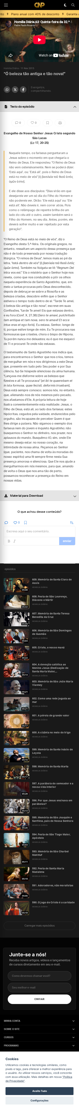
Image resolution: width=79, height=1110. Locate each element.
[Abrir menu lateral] (6, 5)
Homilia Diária (11, 68)
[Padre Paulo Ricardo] (39, 5)
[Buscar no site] (73, 5)
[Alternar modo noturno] (65, 5)
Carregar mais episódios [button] (39, 925)
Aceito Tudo (39, 1091)
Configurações (39, 1100)
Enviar (39, 999)
